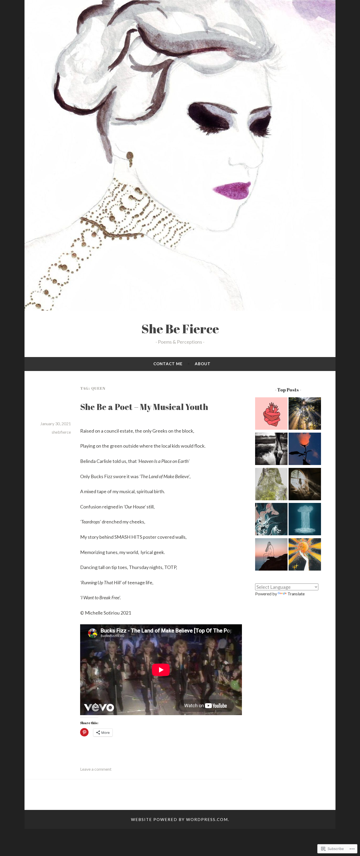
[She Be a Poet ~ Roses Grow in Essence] (305, 450)
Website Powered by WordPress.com (179, 819)
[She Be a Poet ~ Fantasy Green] (271, 485)
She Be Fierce (180, 328)
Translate (296, 593)
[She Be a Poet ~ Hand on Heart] (271, 414)
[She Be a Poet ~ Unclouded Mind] (271, 555)
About (203, 363)
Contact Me (168, 363)
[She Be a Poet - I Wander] (305, 414)
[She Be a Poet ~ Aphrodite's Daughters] (271, 520)
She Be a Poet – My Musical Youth (144, 406)
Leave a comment (95, 768)
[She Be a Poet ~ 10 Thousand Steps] (271, 450)
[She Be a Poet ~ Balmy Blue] (305, 520)
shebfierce (61, 431)
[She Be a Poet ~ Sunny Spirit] (305, 555)
